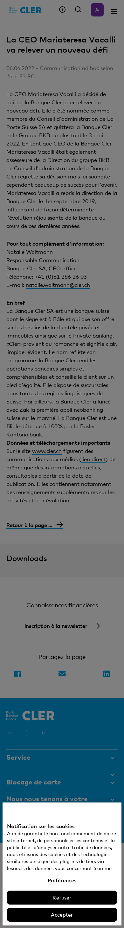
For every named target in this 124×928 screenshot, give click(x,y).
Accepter (62, 915)
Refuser (61, 897)
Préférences (62, 880)
